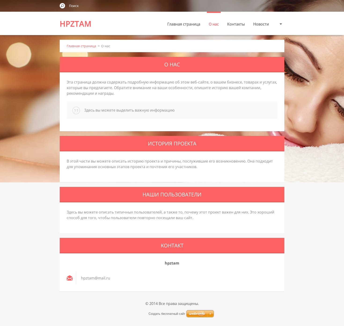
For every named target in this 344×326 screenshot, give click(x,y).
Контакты (236, 24)
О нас (214, 24)
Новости (261, 24)
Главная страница (183, 24)
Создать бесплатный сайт (167, 313)
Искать (62, 5)
